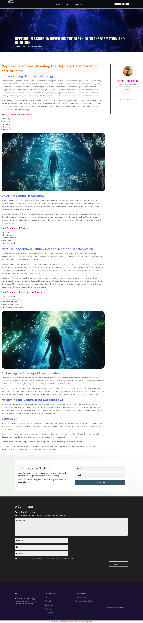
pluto (40, 46)
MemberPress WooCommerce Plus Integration (76, 622)
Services (49, 605)
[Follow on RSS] (114, 594)
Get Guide (121, 4)
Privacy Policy (81, 597)
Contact (49, 613)
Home (58, 5)
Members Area (80, 5)
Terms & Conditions (84, 601)
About (48, 601)
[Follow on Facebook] (106, 594)
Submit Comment (118, 564)
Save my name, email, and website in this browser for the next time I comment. (45, 559)
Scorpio (46, 46)
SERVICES (68, 5)
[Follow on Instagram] (110, 594)
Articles (48, 609)
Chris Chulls (21, 46)
